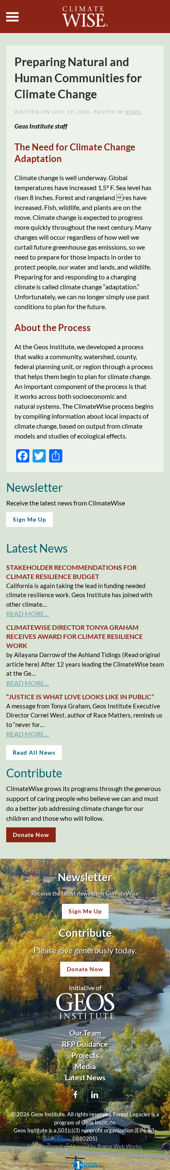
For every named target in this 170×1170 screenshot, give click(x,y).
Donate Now (31, 834)
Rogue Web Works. (120, 1146)
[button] (12, 16)
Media (85, 1066)
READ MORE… (27, 613)
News (133, 111)
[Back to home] (85, 16)
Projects (85, 1055)
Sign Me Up (29, 519)
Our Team (85, 1032)
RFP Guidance (85, 1043)
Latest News (85, 1077)
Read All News (34, 752)
